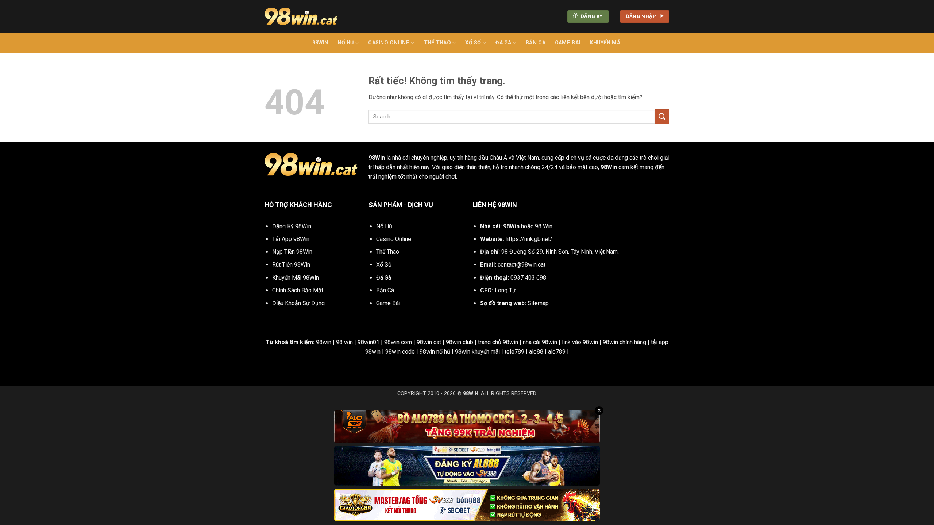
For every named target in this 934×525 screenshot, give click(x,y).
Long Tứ (505, 290)
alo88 (536, 351)
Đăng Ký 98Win (291, 226)
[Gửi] (662, 116)
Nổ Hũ (345, 43)
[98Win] (301, 16)
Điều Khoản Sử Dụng (298, 303)
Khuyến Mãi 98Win (295, 277)
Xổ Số (473, 43)
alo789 (557, 351)
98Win (320, 43)
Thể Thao (437, 43)
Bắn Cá (535, 43)
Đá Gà (503, 43)
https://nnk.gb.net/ (529, 239)
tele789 (514, 351)
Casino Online (388, 43)
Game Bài (567, 43)
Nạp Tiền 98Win (292, 251)
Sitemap (538, 303)
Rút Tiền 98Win (291, 264)
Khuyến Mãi (606, 43)
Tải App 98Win (290, 239)
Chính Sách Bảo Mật (297, 290)
